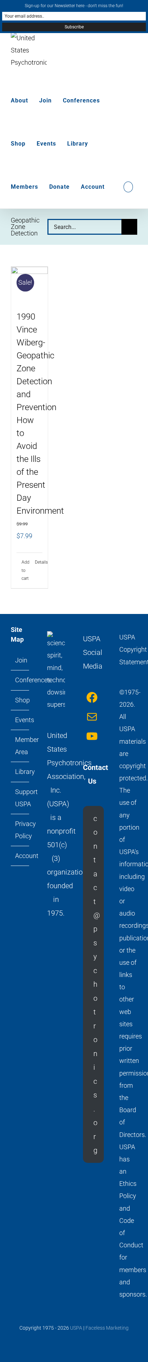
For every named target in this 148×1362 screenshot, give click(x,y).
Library (20, 771)
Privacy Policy (20, 830)
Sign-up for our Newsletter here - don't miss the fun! (74, 5)
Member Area (20, 746)
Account (20, 855)
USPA (76, 1328)
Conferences (20, 680)
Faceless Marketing (107, 1328)
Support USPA (20, 798)
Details (38, 562)
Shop (20, 700)
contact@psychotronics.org (96, 984)
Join (20, 660)
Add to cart (25, 570)
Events (20, 720)
